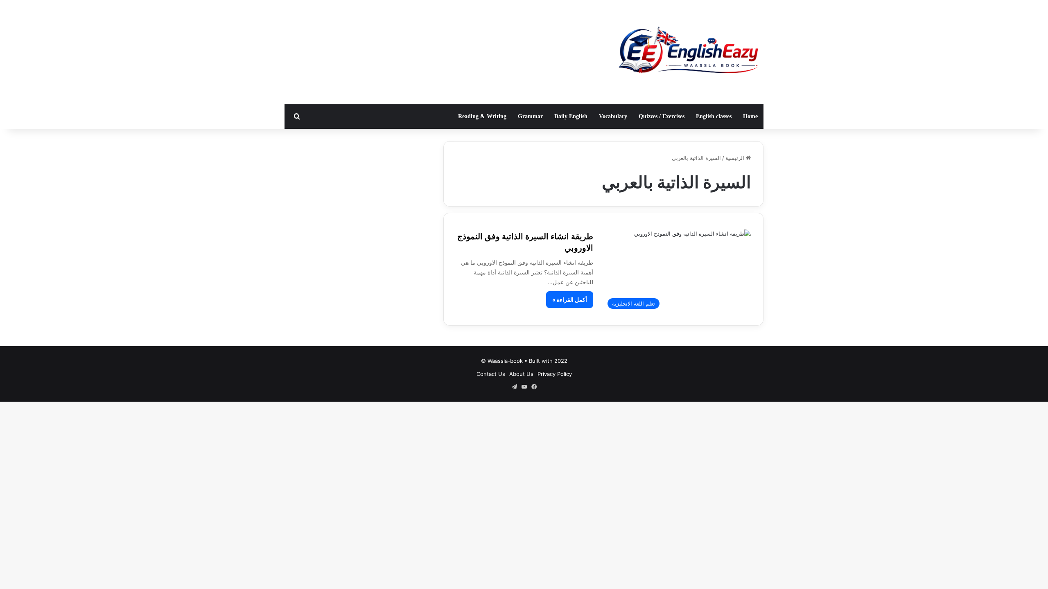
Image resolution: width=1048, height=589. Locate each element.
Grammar (530, 116)
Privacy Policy (555, 374)
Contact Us (491, 374)
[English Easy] (687, 52)
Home (750, 116)
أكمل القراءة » (569, 299)
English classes (714, 116)
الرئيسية (735, 158)
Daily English (570, 116)
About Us (521, 374)
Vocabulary (613, 116)
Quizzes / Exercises (661, 116)
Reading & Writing (482, 116)
